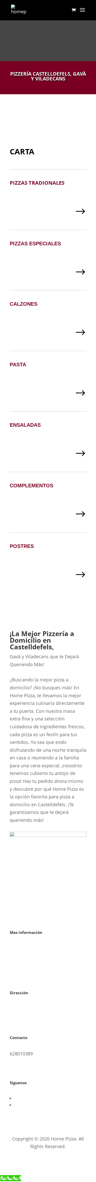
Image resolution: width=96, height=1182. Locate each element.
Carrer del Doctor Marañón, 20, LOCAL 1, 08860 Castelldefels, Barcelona (43, 1016)
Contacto (19, 979)
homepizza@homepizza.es (38, 1069)
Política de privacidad (33, 964)
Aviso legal (21, 948)
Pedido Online (37, 1178)
